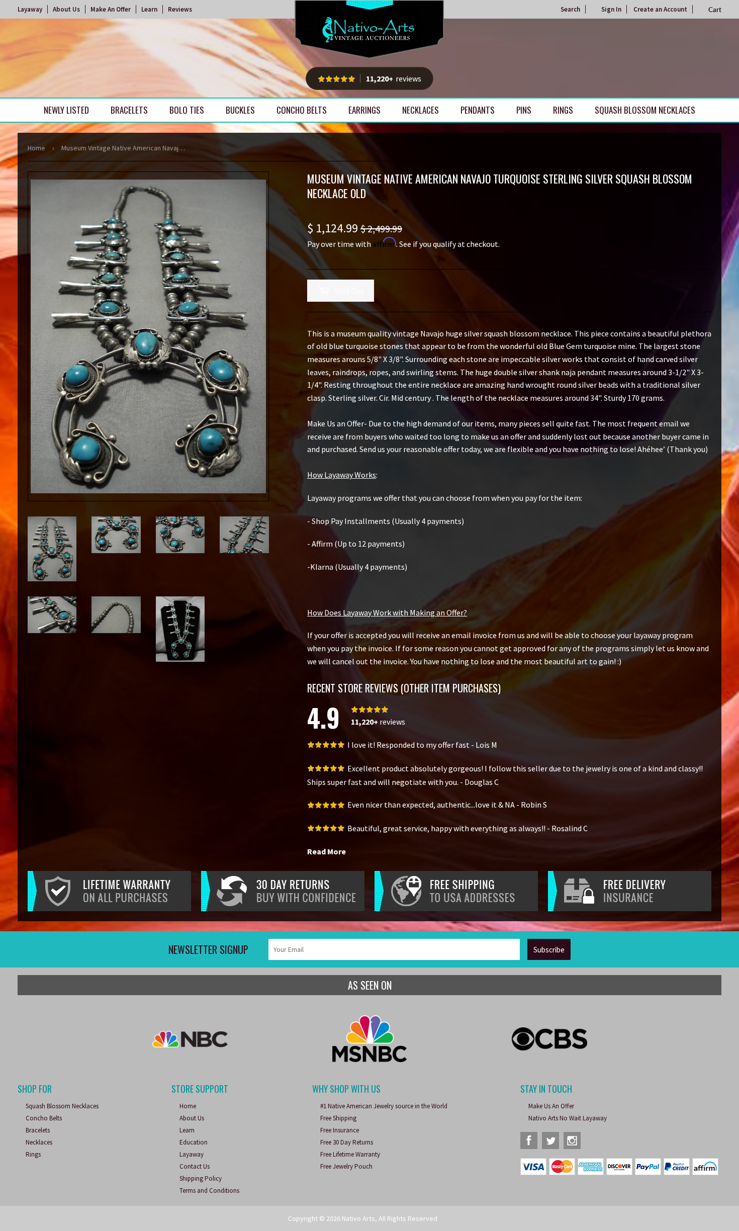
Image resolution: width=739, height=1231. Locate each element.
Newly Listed (66, 110)
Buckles (240, 110)
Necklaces (420, 110)
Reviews (180, 9)
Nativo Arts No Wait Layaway (567, 1118)
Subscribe (549, 949)
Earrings (364, 110)
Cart (714, 10)
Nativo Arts (358, 1218)
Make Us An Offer (551, 1106)
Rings (563, 110)
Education (193, 1142)
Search (570, 9)
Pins (523, 110)
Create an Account (660, 9)
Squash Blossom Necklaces (645, 110)
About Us (66, 9)
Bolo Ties (186, 110)
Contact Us (194, 1166)
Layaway (30, 9)
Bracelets (129, 110)
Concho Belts (301, 110)
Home (36, 147)
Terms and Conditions (209, 1190)
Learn (149, 9)
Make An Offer (110, 9)
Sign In (611, 9)
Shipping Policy (200, 1178)
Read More (326, 851)
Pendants (477, 110)
